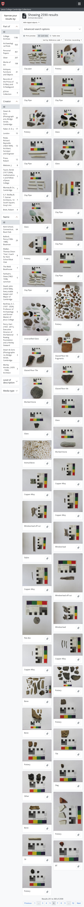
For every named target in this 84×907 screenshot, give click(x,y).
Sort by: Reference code (52, 40)
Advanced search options (37, 29)
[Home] (3, 4)
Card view (44, 36)
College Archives (10, 37)
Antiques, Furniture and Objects (10, 72)
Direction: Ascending (72, 40)
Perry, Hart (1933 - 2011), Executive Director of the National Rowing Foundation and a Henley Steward (10, 334)
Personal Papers (10, 51)
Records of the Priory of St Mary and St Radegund (10, 83)
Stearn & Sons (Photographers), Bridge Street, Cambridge (10, 118)
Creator (7, 101)
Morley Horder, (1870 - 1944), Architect (10, 369)
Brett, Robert (10, 210)
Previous (28, 903)
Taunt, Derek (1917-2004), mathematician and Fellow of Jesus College (10, 176)
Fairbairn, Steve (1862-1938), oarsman (10, 278)
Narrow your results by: (10, 17)
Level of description (9, 381)
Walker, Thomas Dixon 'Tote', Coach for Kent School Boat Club (10, 255)
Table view (56, 36)
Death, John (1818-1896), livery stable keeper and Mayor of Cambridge (10, 293)
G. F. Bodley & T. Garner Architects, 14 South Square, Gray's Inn (10, 199)
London (10, 134)
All (4, 32)
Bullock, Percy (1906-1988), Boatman (10, 240)
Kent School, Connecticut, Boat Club (10, 229)
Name (6, 216)
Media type (8, 390)
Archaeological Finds (10, 44)
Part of (6, 26)
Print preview (30, 36)
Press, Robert (10, 159)
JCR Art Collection (10, 92)
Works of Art (10, 63)
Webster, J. (10, 166)
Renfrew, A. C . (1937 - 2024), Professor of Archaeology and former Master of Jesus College (10, 312)
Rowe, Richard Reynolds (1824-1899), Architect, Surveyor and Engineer (10, 146)
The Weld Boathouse (10, 267)
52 (73, 903)
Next (79, 903)
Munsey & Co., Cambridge (10, 188)
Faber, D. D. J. (10, 129)
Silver (10, 58)
